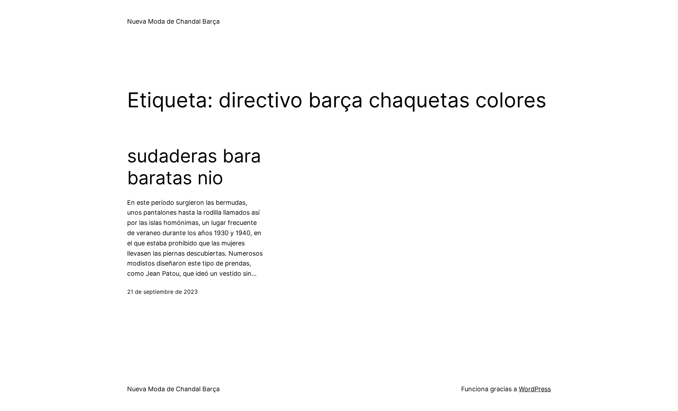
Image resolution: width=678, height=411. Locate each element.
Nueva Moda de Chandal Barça (173, 21)
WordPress (535, 389)
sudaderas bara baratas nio (194, 167)
